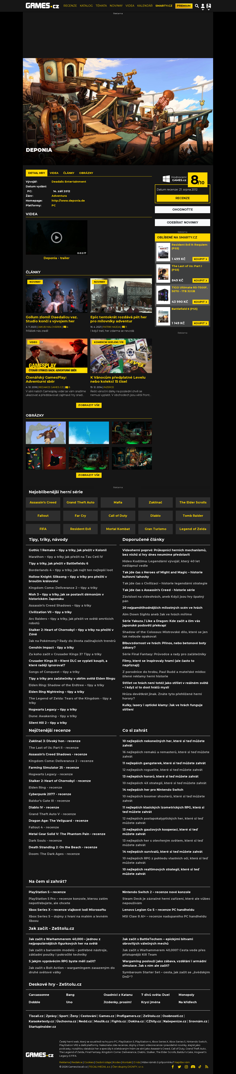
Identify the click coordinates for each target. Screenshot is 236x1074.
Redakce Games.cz (51, 387)
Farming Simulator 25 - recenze (54, 767)
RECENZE (70, 5)
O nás (137, 1062)
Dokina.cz (136, 1021)
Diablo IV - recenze (44, 807)
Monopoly (186, 995)
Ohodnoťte (182, 209)
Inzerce (109, 387)
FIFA (43, 529)
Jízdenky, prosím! (117, 1002)
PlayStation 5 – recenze (47, 892)
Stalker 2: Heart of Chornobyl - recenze (60, 781)
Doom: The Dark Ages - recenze (54, 854)
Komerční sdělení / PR (109, 342)
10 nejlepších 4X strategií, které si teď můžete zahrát (164, 783)
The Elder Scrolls (192, 502)
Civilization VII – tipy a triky (50, 612)
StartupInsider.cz (42, 1026)
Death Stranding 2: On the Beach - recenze (63, 847)
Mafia (118, 502)
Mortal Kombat (118, 529)
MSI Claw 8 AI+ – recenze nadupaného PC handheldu (164, 916)
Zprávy (51, 1016)
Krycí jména (150, 1002)
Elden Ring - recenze (45, 787)
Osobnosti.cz (172, 1016)
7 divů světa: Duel (155, 995)
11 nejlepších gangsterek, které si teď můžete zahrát (164, 763)
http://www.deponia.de (68, 200)
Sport (63, 1016)
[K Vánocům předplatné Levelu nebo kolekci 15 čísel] (121, 356)
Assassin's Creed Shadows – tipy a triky (60, 605)
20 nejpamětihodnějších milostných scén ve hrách (162, 607)
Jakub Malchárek (50, 326)
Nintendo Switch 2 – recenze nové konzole (156, 892)
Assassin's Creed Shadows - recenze (58, 754)
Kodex (117, 1062)
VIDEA (130, 5)
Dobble (34, 1002)
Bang (70, 995)
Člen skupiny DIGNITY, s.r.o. (128, 1066)
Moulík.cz (101, 1021)
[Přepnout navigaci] (203, 5)
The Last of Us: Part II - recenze (54, 747)
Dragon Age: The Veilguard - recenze (58, 820)
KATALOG (86, 5)
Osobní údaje (103, 1062)
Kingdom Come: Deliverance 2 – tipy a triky (63, 588)
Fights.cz (119, 1021)
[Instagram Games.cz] (186, 1067)
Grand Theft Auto (80, 502)
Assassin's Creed (43, 502)
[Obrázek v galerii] (46, 433)
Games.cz (106, 1016)
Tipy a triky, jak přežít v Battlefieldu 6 (58, 563)
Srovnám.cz (198, 1021)
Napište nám (182, 1062)
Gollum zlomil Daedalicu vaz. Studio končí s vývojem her (52, 319)
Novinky (35, 281)
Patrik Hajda (112, 326)
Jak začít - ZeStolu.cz (51, 928)
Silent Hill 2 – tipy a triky (48, 723)
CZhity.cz (153, 1021)
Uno (69, 1002)
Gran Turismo (155, 529)
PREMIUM (184, 5)
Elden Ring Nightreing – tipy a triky (56, 692)
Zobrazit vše (89, 405)
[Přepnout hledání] (197, 5)
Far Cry (80, 515)
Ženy (74, 1016)
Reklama (64, 1062)
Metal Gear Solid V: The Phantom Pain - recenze (67, 834)
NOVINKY (116, 5)
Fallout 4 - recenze (44, 827)
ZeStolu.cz (151, 1016)
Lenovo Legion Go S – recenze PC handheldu (158, 910)
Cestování (88, 1016)
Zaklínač (155, 502)
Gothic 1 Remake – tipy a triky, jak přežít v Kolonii (68, 550)
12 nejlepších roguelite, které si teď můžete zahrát (162, 770)
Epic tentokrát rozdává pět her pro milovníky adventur (118, 319)
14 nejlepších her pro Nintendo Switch (152, 789)
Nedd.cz (85, 1021)
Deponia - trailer (57, 258)
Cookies (89, 1062)
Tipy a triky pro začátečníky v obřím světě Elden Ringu (72, 678)
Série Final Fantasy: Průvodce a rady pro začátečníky (164, 654)
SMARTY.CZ (163, 5)
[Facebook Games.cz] (172, 1067)
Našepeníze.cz (174, 1021)
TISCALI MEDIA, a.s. (100, 1066)
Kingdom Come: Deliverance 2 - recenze (61, 761)
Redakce (77, 1062)
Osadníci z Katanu (118, 995)
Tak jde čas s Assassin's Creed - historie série (158, 590)
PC (54, 205)
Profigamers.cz (129, 1016)
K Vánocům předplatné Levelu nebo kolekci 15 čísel (117, 379)
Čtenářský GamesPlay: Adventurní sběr (46, 379)
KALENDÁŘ (144, 5)
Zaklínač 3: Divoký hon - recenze (55, 741)
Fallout (43, 515)
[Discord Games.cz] (193, 1067)
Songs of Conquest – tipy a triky (54, 672)
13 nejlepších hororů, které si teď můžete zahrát (160, 776)
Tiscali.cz (36, 1016)
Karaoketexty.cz (41, 1021)
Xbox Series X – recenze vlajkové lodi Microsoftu (67, 910)
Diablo (155, 515)
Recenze (183, 198)
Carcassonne (39, 995)
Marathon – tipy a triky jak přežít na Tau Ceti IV (66, 557)
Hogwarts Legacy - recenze (51, 774)
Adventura (59, 196)
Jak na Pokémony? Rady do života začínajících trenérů (72, 641)
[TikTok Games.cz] (200, 1067)
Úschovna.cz (66, 1021)
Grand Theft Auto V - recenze (52, 814)
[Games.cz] (42, 5)
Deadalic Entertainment (69, 181)
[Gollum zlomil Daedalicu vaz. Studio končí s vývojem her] (56, 295)
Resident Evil (80, 529)
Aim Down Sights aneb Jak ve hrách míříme (157, 614)
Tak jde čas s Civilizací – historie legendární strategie (164, 583)
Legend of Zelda (193, 529)
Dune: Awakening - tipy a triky (53, 716)
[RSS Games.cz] (206, 1067)
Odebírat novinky (182, 222)
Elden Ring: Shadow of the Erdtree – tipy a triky (66, 685)
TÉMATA (101, 5)
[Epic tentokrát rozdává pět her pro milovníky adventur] (121, 295)
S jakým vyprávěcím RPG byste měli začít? (62, 961)
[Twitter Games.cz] (179, 1067)
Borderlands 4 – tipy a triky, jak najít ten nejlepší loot (71, 570)
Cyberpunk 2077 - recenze (50, 794)
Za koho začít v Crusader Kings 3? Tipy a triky (65, 654)
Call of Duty (118, 515)
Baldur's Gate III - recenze (49, 801)
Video (33, 342)
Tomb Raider (193, 515)
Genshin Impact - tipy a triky (51, 647)
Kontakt (127, 1062)
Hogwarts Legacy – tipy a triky (53, 709)
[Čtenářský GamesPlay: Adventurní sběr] (56, 356)
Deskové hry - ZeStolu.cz (55, 984)
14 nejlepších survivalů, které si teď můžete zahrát (162, 851)
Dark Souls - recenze (45, 840)
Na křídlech (188, 1002)
